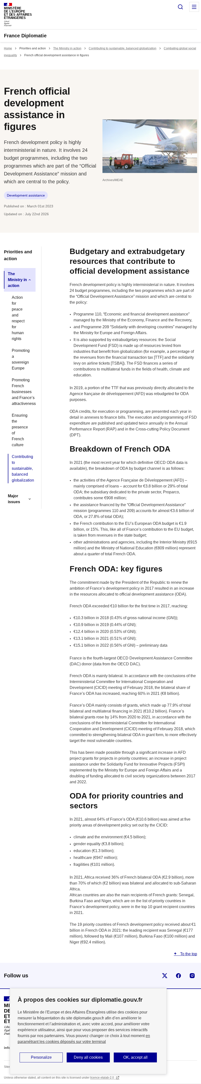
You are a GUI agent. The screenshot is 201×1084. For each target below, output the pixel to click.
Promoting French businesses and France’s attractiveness (22, 392)
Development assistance (26, 195)
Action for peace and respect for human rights (18, 318)
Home (8, 48)
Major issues (14, 499)
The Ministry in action (67, 48)
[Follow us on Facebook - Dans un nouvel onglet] (178, 976)
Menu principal (194, 7)
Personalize (41, 1057)
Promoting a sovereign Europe (21, 359)
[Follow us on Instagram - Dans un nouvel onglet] (192, 976)
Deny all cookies (88, 1057)
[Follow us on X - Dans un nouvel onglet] (165, 976)
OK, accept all (135, 1057)
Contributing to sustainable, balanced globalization (122, 48)
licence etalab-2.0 (102, 1077)
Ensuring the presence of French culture (20, 430)
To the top (188, 954)
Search (180, 7)
